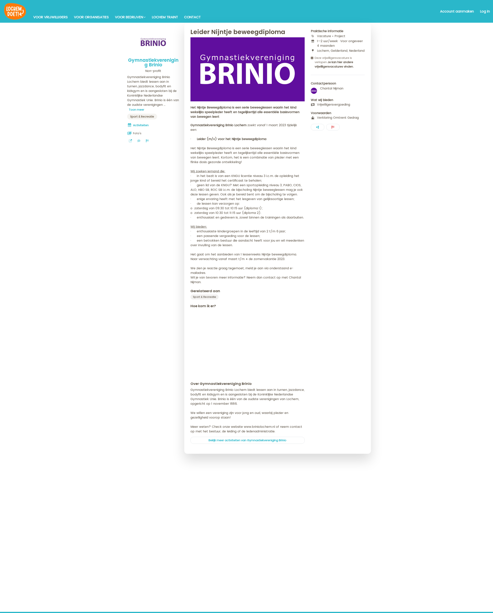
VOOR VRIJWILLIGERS (50, 17)
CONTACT (192, 17)
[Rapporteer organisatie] (147, 141)
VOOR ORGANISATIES (91, 17)
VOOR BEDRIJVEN (129, 17)
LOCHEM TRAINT (165, 17)
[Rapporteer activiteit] (333, 127)
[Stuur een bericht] (139, 141)
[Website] (130, 141)
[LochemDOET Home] (15, 11)
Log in (485, 11)
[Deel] (317, 127)
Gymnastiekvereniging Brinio (153, 62)
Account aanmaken (457, 11)
